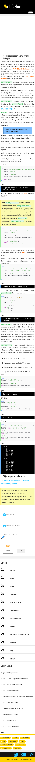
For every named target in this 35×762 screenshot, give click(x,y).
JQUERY (17, 748)
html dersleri (6, 737)
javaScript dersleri (7, 744)
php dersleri (13, 741)
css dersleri (26, 737)
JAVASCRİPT (20, 744)
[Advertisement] (17, 35)
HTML (15, 737)
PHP (23, 741)
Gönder (21, 551)
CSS (4, 741)
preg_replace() (6, 109)
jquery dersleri (6, 748)
